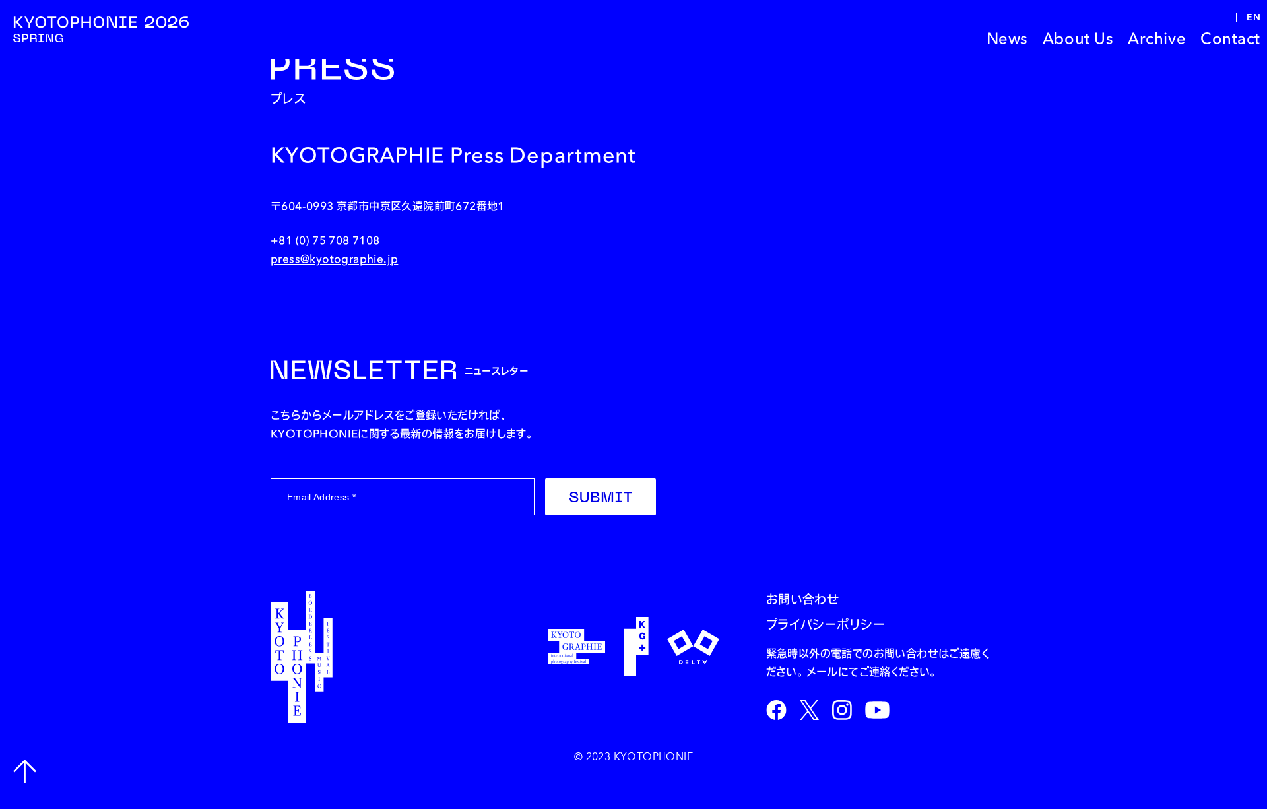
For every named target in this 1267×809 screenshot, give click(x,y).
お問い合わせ (802, 600)
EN (1253, 17)
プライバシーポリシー (826, 625)
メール (822, 671)
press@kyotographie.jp (334, 258)
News (1007, 38)
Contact (1230, 38)
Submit (600, 497)
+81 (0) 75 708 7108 (325, 240)
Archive (1157, 38)
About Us (1078, 38)
